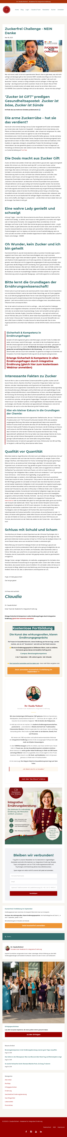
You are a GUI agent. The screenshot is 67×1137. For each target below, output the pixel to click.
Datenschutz (47, 1127)
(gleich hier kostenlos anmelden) (23, 618)
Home (17, 10)
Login (27, 10)
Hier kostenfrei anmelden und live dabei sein (24, 663)
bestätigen (33, 893)
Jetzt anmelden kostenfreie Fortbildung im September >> (33, 671)
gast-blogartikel (10, 1098)
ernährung (8, 1091)
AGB (54, 1127)
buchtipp (7, 1083)
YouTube (24, 150)
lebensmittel (9, 1102)
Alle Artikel (8, 1080)
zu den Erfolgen (33, 1035)
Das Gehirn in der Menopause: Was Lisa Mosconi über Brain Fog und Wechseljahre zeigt (33, 1057)
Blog (22, 10)
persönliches (9, 1105)
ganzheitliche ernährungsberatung (16, 1094)
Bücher (53, 10)
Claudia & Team (36, 10)
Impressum (61, 1127)
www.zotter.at (9, 500)
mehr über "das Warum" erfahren (33, 779)
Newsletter (45, 10)
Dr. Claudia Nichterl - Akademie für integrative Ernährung (34, 1)
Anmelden (61, 10)
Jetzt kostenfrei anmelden (33, 926)
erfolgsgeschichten (11, 1087)
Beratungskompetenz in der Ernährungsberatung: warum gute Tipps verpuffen (31, 1050)
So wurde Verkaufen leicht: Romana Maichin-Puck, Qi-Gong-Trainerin (27, 1064)
